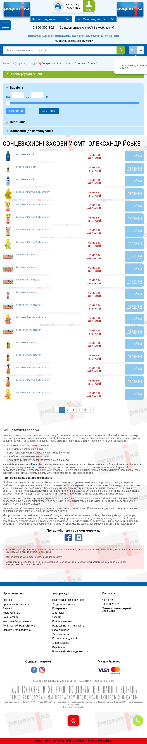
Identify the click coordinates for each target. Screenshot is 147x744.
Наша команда (11, 612)
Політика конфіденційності (68, 599)
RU (132, 50)
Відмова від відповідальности (70, 651)
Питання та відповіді (64, 638)
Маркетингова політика (17, 629)
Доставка (58, 612)
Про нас (7, 599)
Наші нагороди (11, 617)
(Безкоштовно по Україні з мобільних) (86, 27)
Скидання (49, 111)
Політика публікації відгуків (19, 625)
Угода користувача (63, 604)
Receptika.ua (38, 464)
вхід (89, 9)
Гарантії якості (60, 629)
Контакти (107, 599)
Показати (16, 111)
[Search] (121, 50)
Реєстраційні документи (17, 621)
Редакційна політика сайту (68, 625)
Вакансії (7, 608)
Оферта (56, 617)
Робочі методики (62, 621)
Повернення (59, 608)
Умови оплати (60, 634)
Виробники (58, 647)
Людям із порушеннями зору (75, 40)
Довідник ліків (60, 642)
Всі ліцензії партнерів (73, 707)
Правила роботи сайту (16, 604)
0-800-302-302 (43, 27)
